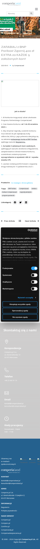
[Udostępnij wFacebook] (14, 202)
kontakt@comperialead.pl (10, 480)
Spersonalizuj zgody (20, 311)
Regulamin (5, 507)
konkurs (34, 188)
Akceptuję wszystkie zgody (20, 304)
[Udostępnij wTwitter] (20, 202)
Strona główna (27, 183)
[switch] (34, 275)
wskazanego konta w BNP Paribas (24, 139)
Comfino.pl (5, 526)
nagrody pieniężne (25, 192)
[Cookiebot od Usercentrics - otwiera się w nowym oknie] (28, 230)
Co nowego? (16, 183)
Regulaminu (20, 142)
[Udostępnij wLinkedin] (26, 202)
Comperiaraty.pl (7, 530)
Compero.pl (5, 523)
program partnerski (8, 195)
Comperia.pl (5, 520)
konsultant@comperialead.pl (12, 483)
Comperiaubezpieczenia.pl (11, 533)
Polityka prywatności (9, 511)
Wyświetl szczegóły (25, 298)
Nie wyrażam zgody (20, 317)
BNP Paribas (12, 188)
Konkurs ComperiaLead (9, 192)
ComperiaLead (19, 65)
